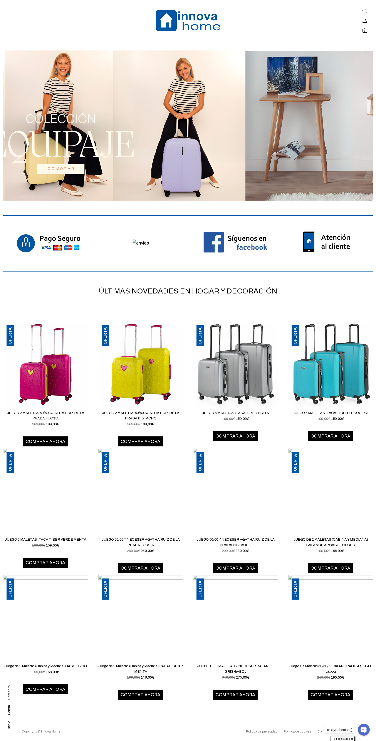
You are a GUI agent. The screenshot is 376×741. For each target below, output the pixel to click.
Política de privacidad (261, 731)
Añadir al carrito (45, 429)
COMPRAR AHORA (45, 441)
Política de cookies (297, 731)
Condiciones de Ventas (334, 731)
